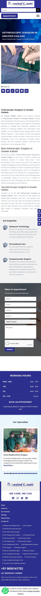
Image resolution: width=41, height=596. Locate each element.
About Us (4, 508)
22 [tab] (36, 473)
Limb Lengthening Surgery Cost (13, 560)
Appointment (9, 16)
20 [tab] (33, 473)
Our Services (5, 511)
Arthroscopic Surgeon (24, 541)
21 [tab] (35, 473)
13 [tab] (22, 473)
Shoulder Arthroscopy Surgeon (12, 557)
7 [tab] (13, 473)
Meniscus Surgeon (29, 550)
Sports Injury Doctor (24, 538)
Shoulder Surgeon (20, 547)
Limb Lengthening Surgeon (11, 554)
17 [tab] (28, 473)
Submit (10, 349)
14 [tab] (24, 473)
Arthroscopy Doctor (9, 538)
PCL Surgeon (7, 547)
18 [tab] (30, 473)
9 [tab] (16, 473)
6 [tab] (12, 473)
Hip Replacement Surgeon (30, 544)
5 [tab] (10, 473)
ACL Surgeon (27, 525)
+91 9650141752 (12, 568)
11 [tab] (19, 473)
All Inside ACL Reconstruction (12, 528)
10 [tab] (18, 473)
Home (3, 505)
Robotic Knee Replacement (11, 525)
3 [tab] (7, 473)
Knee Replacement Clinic (11, 544)
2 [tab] (6, 473)
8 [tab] (15, 473)
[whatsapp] (5, 590)
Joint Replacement (9, 541)
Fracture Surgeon (30, 557)
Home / (4, 39)
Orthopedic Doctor (29, 535)
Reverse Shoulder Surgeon (11, 550)
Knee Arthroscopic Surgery (11, 532)
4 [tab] (9, 473)
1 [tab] (4, 473)
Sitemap (4, 515)
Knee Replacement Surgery (11, 535)
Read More (8, 465)
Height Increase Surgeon (31, 554)
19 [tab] (32, 473)
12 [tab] (21, 473)
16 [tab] (27, 473)
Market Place (5, 518)
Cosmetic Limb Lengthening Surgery (14, 563)
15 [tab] (25, 473)
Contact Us (5, 521)
